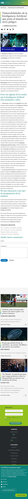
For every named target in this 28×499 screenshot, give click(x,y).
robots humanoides (5, 321)
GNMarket (14, 437)
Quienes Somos (14, 432)
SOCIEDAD (14, 461)
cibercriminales (14, 232)
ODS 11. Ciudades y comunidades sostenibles (11, 228)
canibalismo (18, 353)
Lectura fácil (9, 49)
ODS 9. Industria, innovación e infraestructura (11, 319)
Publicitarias (5, 484)
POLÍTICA (14, 447)
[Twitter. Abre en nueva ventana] (7, 29)
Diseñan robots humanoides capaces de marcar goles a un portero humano (13, 311)
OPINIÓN (14, 464)
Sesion (4, 486)
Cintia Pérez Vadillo (5, 395)
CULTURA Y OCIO (5, 382)
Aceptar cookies (21, 495)
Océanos (24, 353)
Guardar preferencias (9, 490)
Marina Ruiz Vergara (5, 324)
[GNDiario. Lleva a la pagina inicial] (5, 3)
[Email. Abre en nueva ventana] (2, 29)
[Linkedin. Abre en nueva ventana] (10, 29)
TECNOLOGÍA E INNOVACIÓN (16, 7)
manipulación (16, 234)
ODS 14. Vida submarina (6, 353)
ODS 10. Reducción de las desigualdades (10, 390)
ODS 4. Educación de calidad (7, 386)
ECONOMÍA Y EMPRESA (14, 450)
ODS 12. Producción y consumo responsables (11, 230)
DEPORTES (14, 458)
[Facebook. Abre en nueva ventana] (4, 29)
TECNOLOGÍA (14, 453)
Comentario (3, 246)
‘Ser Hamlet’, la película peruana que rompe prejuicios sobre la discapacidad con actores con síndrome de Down (14, 377)
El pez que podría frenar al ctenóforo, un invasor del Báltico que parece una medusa (14, 345)
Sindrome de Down (5, 392)
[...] (14, 434)
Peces (13, 353)
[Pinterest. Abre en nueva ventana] (13, 29)
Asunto (2, 241)
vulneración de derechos (6, 234)
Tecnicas (5, 479)
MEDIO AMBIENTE (5, 349)
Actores (12, 392)
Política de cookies (12, 476)
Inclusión (16, 392)
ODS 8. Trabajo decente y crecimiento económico (12, 388)
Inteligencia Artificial (5, 232)
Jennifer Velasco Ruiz (10, 26)
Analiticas (5, 481)
